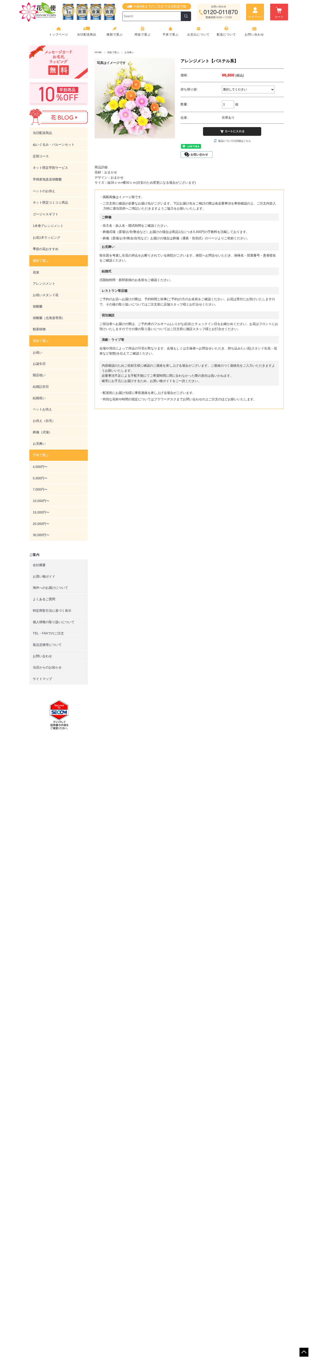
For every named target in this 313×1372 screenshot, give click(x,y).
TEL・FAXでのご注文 (48, 633)
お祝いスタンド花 (45, 295)
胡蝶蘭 (37, 306)
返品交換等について (47, 644)
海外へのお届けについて (50, 587)
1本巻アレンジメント (48, 226)
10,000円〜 (41, 501)
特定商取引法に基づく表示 (52, 610)
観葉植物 (39, 329)
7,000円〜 (40, 489)
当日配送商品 (86, 34)
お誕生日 (39, 364)
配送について (226, 34)
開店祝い (39, 375)
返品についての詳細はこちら (234, 140)
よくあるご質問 (44, 599)
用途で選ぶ (113, 52)
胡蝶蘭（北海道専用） (49, 318)
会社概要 (39, 565)
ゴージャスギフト (45, 214)
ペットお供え (42, 409)
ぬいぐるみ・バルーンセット (53, 144)
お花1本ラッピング (46, 237)
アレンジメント (44, 283)
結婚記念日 (41, 386)
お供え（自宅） (44, 421)
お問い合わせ (254, 34)
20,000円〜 (41, 524)
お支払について (198, 34)
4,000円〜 (40, 467)
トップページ (58, 34)
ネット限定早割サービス (50, 167)
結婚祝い (39, 398)
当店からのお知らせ (47, 667)
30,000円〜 (41, 535)
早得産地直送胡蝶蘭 (47, 179)
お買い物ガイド (44, 576)
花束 (36, 272)
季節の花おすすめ (45, 249)
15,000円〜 (41, 512)
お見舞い (129, 52)
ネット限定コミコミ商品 (50, 202)
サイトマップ (42, 679)
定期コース (41, 156)
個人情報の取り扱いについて (53, 622)
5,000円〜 (40, 478)
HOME (98, 52)
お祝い (37, 352)
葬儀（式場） (42, 432)
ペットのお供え (44, 191)
